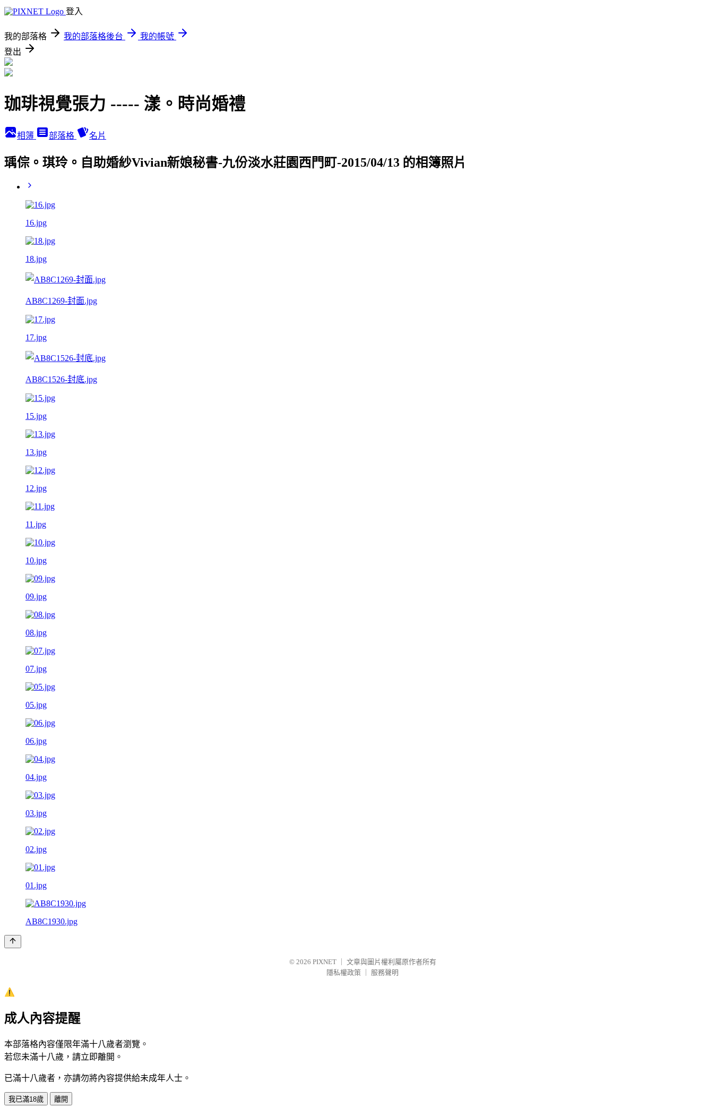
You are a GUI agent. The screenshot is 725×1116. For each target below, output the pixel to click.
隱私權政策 (343, 972)
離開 (61, 1099)
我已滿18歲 (26, 1099)
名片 (97, 135)
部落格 (62, 135)
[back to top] (12, 941)
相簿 (26, 135)
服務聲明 (385, 972)
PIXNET (324, 962)
